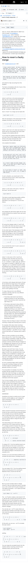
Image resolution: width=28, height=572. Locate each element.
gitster (10, 20)
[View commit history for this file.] (26, 21)
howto (13, 15)
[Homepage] (14, 2)
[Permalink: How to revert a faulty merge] (1, 59)
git (3, 6)
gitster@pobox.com (8, 36)
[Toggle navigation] (2, 2)
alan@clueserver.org (10, 63)
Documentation (7, 15)
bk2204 (5, 20)
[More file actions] (26, 27)
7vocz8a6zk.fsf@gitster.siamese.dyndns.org (14, 49)
